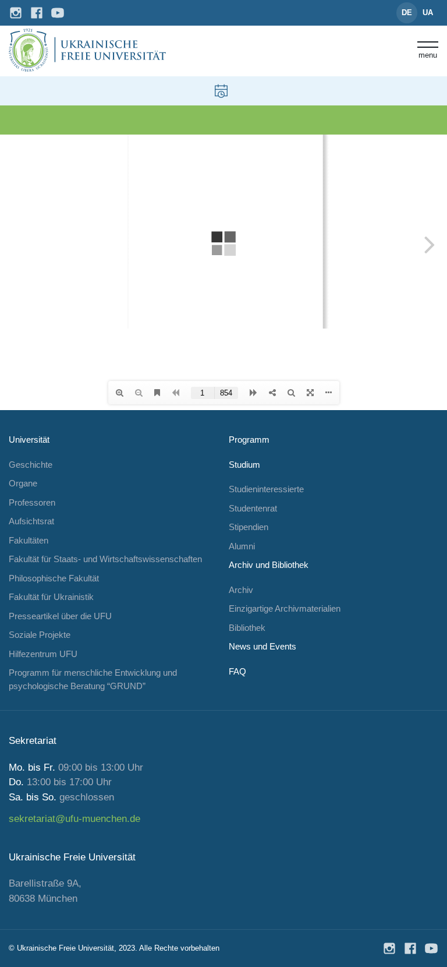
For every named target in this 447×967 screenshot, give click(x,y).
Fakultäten (28, 540)
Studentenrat (253, 508)
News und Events (262, 646)
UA (428, 12)
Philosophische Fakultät (54, 578)
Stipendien (248, 527)
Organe (23, 483)
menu (427, 55)
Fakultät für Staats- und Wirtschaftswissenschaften (105, 559)
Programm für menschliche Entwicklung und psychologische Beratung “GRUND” (93, 679)
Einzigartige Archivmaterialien (284, 608)
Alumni (242, 546)
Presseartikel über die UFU (60, 616)
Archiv (241, 590)
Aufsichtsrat (31, 521)
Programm (249, 439)
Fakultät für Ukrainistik (51, 597)
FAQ (237, 671)
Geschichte (30, 465)
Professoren (32, 502)
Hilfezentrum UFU (43, 654)
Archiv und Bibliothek (268, 565)
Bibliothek (247, 628)
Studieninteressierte (266, 489)
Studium (244, 465)
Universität (29, 439)
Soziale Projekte (39, 635)
